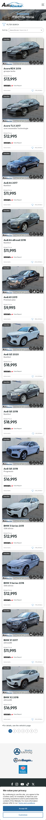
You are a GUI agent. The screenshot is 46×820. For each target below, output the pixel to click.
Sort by (4, 30)
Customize (23, 815)
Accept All (23, 809)
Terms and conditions (26, 803)
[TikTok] (27, 784)
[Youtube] (22, 784)
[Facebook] (12, 784)
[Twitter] (33, 784)
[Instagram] (16, 784)
